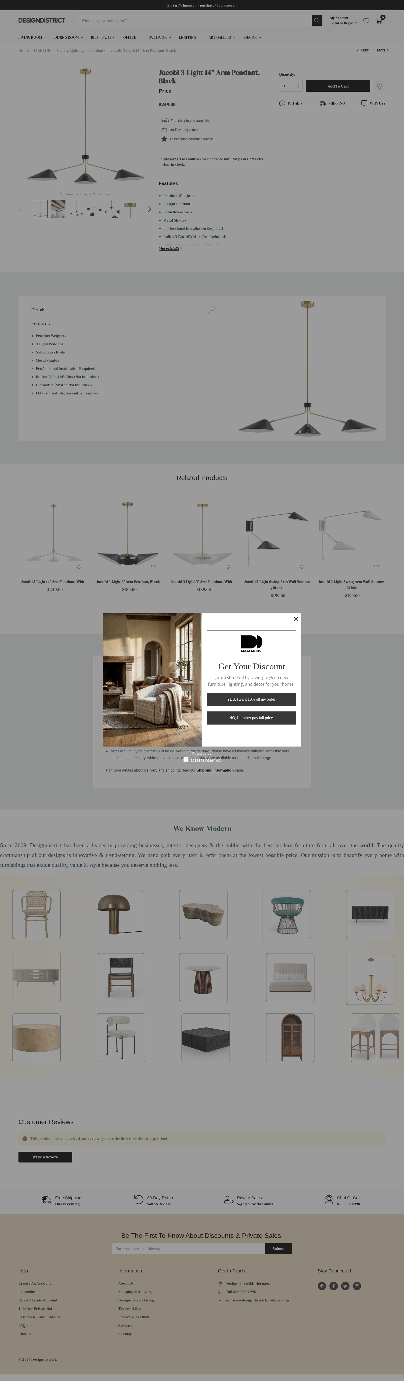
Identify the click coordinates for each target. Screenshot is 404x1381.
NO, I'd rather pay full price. (251, 718)
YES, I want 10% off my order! (251, 699)
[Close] (295, 619)
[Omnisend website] (202, 757)
